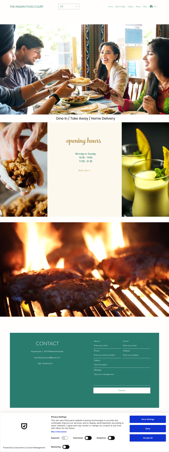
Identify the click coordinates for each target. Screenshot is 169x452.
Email (125, 341)
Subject (97, 360)
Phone (96, 351)
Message (97, 370)
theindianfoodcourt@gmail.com (47, 357)
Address (126, 351)
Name (96, 341)
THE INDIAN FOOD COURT (26, 7)
